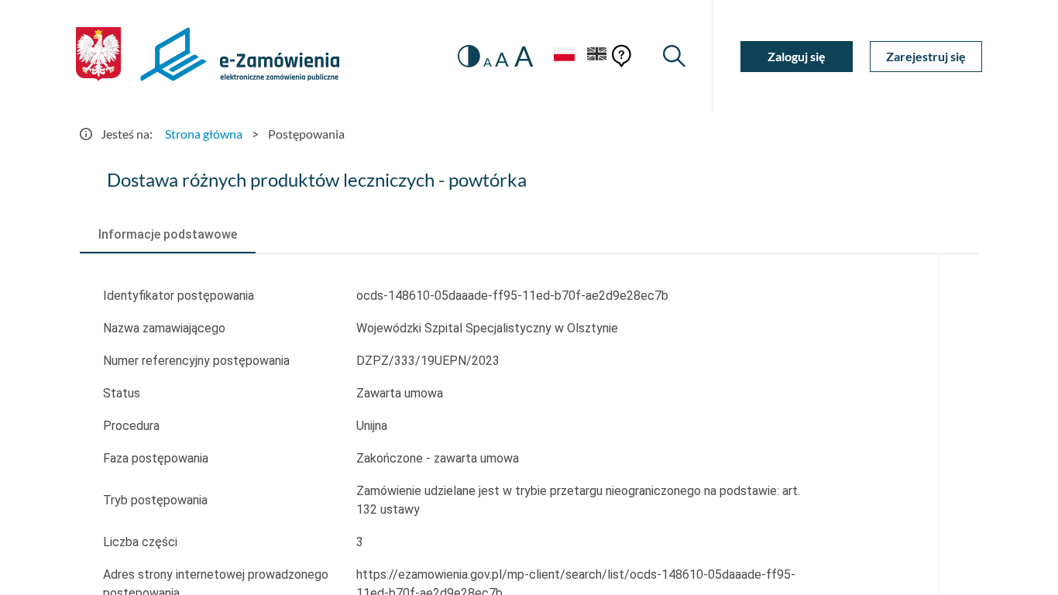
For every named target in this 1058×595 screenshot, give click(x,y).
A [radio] (487, 62)
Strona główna (203, 133)
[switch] (469, 56)
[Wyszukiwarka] (674, 56)
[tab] (168, 234)
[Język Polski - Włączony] (564, 56)
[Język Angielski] (597, 56)
